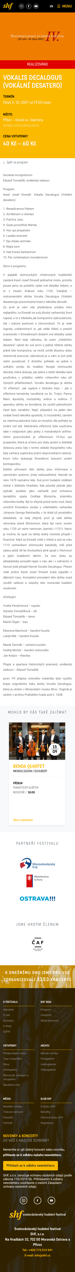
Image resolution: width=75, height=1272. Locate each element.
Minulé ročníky (49, 1053)
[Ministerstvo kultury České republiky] (37, 881)
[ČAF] (37, 944)
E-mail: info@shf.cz (37, 1255)
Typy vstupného (12, 1058)
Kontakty (8, 1020)
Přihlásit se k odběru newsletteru (30, 1166)
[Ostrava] (37, 898)
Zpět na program (17, 162)
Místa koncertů (50, 1020)
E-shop (7, 1026)
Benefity (45, 1112)
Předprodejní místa (14, 1053)
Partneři (8, 1123)
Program (46, 1009)
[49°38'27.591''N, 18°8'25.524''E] (21, 125)
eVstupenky (10, 1069)
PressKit (8, 1117)
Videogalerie (48, 1069)
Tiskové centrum (13, 1112)
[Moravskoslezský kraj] (37, 863)
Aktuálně (8, 1009)
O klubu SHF (48, 1106)
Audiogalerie (48, 1064)
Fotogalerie (47, 1058)
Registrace (47, 1123)
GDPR (6, 1031)
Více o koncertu (23, 820)
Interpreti (46, 1015)
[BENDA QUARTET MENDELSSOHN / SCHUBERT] (37, 741)
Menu (67, 6)
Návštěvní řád (11, 1085)
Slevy (6, 1064)
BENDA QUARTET (30, 768)
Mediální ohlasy (12, 1106)
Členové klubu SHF (52, 1117)
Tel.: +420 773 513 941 (37, 1250)
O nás (6, 1015)
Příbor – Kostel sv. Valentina (23, 120)
